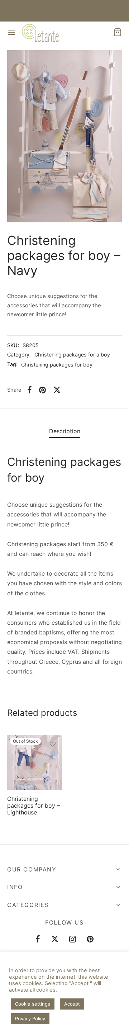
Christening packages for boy (56, 364)
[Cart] (117, 32)
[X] (56, 389)
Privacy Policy (30, 1018)
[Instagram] (73, 939)
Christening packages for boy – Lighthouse (33, 805)
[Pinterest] (42, 389)
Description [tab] (64, 431)
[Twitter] (54, 939)
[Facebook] (29, 389)
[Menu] (11, 32)
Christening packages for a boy (72, 354)
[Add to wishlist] (52, 743)
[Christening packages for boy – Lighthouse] (34, 762)
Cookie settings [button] (32, 1004)
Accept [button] (72, 1004)
